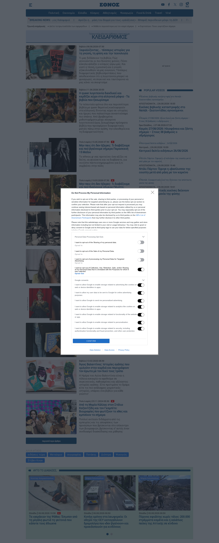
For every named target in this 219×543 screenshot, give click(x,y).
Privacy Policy (123, 350)
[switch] (141, 242)
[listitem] (109, 236)
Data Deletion (95, 350)
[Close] (153, 193)
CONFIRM (91, 341)
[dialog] (109, 271)
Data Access (109, 350)
